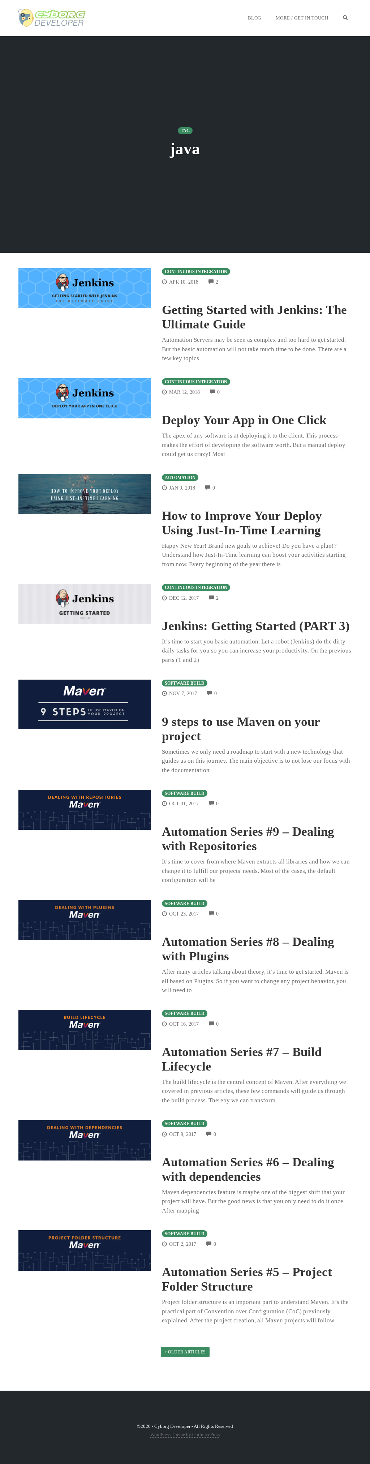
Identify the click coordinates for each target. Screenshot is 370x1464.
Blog (254, 18)
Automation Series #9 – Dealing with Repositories (248, 838)
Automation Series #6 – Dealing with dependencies (248, 1169)
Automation (180, 477)
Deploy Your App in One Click (244, 420)
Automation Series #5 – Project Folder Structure (247, 1279)
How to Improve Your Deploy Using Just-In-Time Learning (242, 523)
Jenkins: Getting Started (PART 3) (256, 626)
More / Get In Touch (302, 18)
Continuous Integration (196, 271)
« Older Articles (185, 1352)
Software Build (185, 683)
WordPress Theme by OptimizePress (185, 1434)
